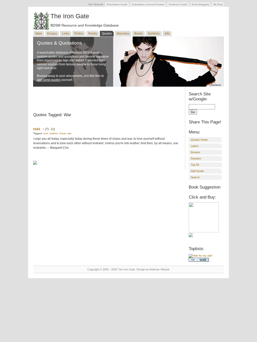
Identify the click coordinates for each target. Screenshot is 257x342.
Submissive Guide (117, 4)
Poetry (92, 33)
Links (65, 33)
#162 (36, 129)
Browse (195, 152)
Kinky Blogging (200, 4)
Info (167, 33)
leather (53, 133)
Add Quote (197, 171)
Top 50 (195, 164)
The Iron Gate (69, 16)
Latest (194, 145)
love (45, 133)
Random (196, 158)
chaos (62, 133)
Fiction (78, 33)
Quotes (107, 33)
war (70, 133)
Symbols (154, 33)
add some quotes (48, 80)
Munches (123, 33)
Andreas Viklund (159, 269)
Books (138, 33)
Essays (52, 33)
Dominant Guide (178, 4)
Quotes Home (199, 139)
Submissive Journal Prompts (148, 4)
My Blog (218, 4)
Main (38, 33)
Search (195, 177)
